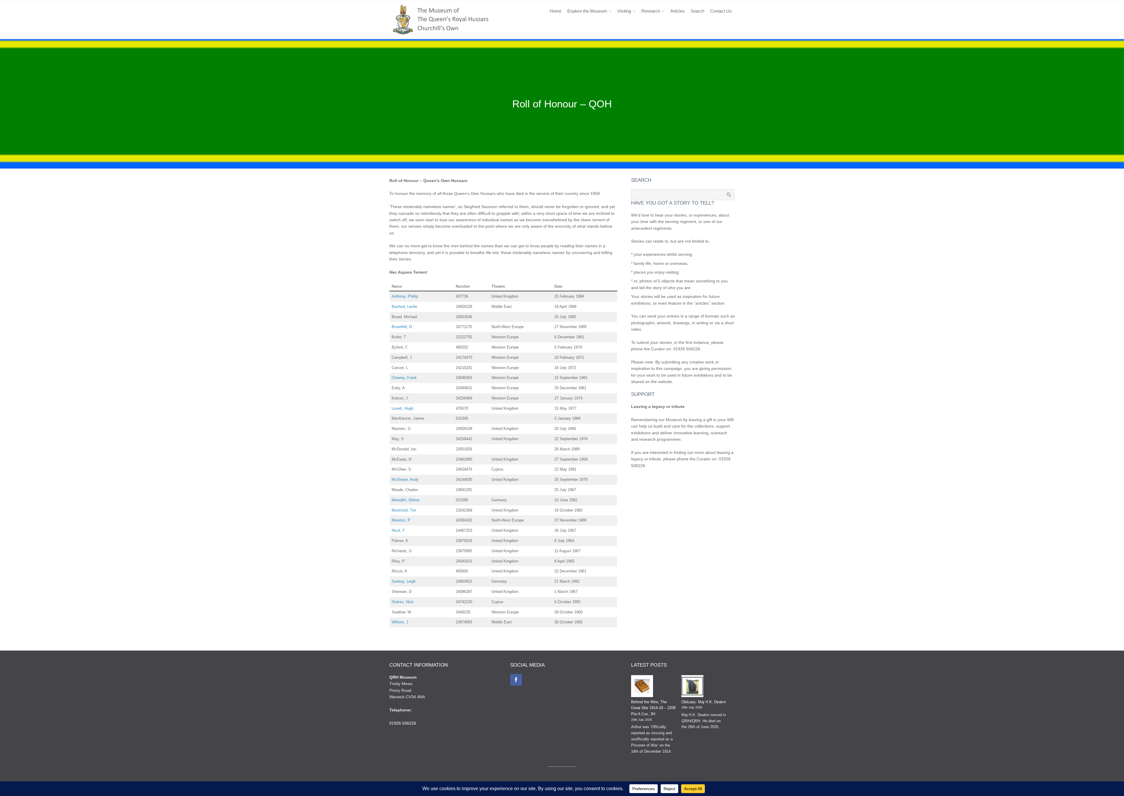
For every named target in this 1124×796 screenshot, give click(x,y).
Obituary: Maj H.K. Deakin (703, 702)
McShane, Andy (405, 479)
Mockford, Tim (404, 510)
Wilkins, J (400, 622)
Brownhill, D (402, 327)
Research (650, 10)
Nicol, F (398, 530)
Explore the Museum (587, 10)
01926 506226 (402, 723)
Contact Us (721, 10)
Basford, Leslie (404, 306)
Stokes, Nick (403, 602)
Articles (677, 10)
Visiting (624, 10)
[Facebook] (516, 680)
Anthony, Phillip (405, 296)
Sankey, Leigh (404, 581)
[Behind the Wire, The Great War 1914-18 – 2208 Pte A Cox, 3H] (642, 687)
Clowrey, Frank (404, 377)
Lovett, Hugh (402, 408)
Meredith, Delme (405, 500)
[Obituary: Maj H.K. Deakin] (692, 687)
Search (697, 10)
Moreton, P (401, 520)
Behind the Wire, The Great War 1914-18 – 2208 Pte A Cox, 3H (653, 708)
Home (555, 10)
